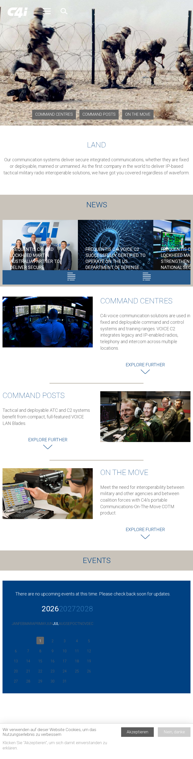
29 (40, 681)
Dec (90, 624)
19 (89, 661)
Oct (75, 624)
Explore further (145, 364)
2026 (50, 608)
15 (40, 661)
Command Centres (54, 114)
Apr (35, 624)
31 (65, 681)
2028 (84, 608)
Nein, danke (174, 731)
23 (53, 671)
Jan (15, 624)
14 (28, 661)
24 (65, 671)
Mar (28, 624)
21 (28, 671)
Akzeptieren (137, 731)
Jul (56, 624)
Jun (49, 624)
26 (89, 671)
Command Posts (99, 114)
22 (40, 671)
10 (65, 651)
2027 (67, 608)
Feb (21, 624)
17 (65, 661)
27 (16, 681)
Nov (83, 624)
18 (77, 661)
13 (16, 661)
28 (28, 681)
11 (77, 651)
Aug (62, 624)
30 (53, 681)
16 (53, 661)
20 (16, 671)
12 (89, 651)
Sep (69, 624)
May (42, 624)
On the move (138, 114)
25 (77, 671)
